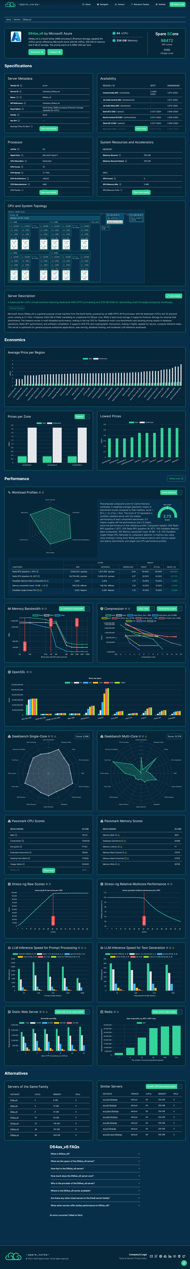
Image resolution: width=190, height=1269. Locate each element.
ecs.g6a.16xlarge (110, 1117)
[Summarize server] (184, 1263)
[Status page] (165, 1256)
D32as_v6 (14, 1123)
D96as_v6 (14, 1135)
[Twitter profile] (183, 1256)
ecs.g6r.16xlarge (110, 1123)
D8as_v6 (14, 1112)
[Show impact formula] (175, 567)
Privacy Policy (141, 1258)
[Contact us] (151, 1256)
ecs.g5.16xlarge (109, 1105)
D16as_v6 (14, 1117)
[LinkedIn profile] (170, 1256)
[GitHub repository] (156, 1256)
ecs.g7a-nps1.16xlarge (112, 1134)
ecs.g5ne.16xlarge (111, 1111)
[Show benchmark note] (48, 581)
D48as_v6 (14, 1129)
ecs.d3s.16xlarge (110, 1099)
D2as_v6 (13, 1100)
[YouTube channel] (174, 1256)
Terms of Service (126, 1258)
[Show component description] (37, 572)
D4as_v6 (14, 1106)
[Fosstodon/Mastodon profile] (179, 1256)
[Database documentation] (160, 1256)
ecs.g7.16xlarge (109, 1129)
